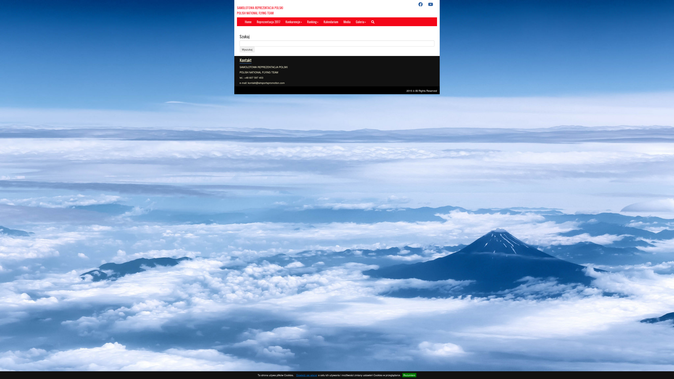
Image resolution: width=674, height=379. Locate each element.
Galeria (360, 21)
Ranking (312, 21)
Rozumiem (409, 375)
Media (347, 21)
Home (248, 21)
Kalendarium (331, 21)
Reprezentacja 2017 (268, 21)
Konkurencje (293, 21)
